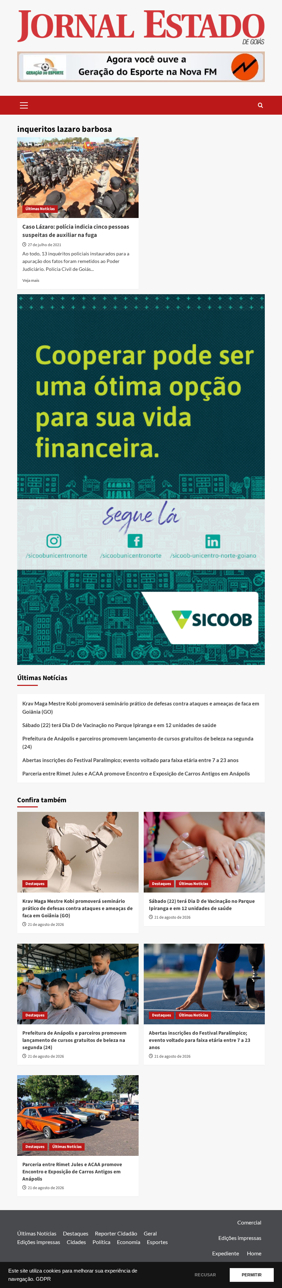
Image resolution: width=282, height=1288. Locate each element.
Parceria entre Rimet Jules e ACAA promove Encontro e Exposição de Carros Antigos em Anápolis (136, 773)
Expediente (225, 1253)
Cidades (76, 1242)
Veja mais (30, 280)
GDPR (43, 1279)
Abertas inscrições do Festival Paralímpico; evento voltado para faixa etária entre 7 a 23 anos (130, 760)
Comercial (249, 1222)
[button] (24, 104)
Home (254, 1253)
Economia (128, 1242)
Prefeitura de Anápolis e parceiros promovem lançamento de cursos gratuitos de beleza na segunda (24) (137, 742)
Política (101, 1242)
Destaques (34, 884)
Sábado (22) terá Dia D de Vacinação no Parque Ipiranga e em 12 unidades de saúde (119, 725)
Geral (150, 1233)
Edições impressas (38, 1242)
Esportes (157, 1242)
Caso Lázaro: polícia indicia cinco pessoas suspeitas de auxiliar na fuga (75, 231)
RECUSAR (205, 1275)
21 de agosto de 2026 (46, 925)
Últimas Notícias (40, 209)
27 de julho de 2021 (44, 245)
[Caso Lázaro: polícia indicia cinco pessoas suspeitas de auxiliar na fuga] (78, 177)
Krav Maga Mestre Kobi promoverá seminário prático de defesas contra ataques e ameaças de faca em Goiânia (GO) (140, 707)
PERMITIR (252, 1275)
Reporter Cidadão (116, 1233)
